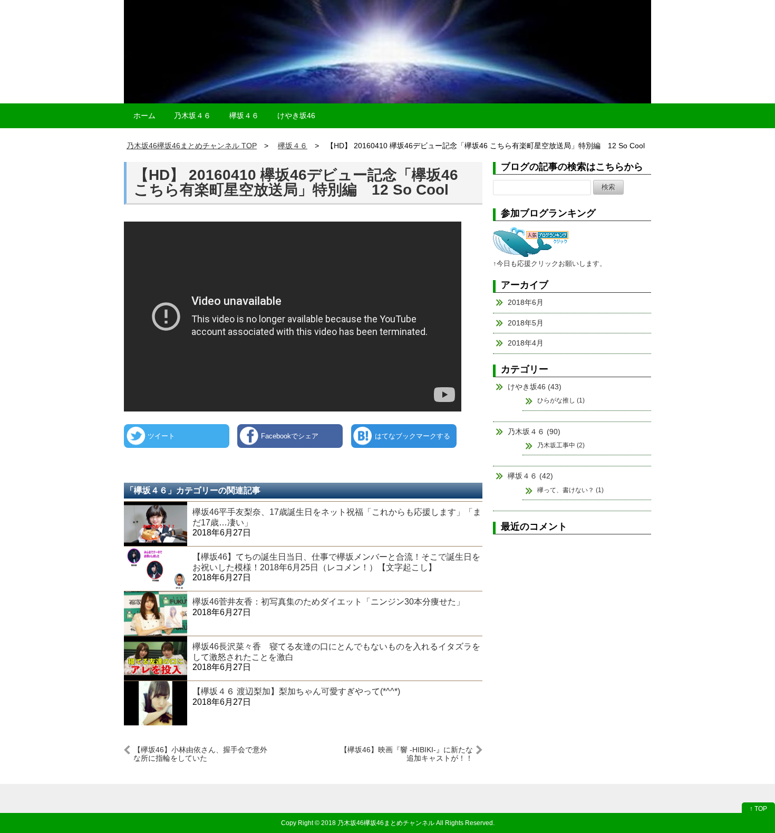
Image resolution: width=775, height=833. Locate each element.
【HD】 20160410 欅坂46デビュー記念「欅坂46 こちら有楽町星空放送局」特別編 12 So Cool (296, 182)
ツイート (161, 436)
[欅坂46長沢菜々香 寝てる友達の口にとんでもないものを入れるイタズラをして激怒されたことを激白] (155, 658)
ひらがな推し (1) (561, 400)
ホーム (144, 115)
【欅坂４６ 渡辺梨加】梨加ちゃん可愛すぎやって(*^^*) (296, 691)
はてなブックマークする (412, 436)
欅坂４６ (244, 115)
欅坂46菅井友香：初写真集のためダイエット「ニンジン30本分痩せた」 (328, 601)
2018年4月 (526, 343)
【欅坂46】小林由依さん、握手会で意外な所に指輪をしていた (200, 753)
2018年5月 (526, 323)
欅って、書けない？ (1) (570, 490)
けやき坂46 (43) (534, 386)
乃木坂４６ (192, 115)
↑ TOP (758, 808)
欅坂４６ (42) (530, 476)
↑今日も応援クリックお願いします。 (549, 263)
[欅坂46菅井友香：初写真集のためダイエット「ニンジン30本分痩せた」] (155, 613)
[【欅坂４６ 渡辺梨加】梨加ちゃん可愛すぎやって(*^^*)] (155, 702)
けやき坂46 (296, 115)
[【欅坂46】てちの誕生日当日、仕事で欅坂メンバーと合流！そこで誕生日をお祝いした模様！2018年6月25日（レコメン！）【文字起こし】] (155, 568)
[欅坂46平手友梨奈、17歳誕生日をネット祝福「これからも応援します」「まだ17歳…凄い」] (155, 523)
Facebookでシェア (289, 436)
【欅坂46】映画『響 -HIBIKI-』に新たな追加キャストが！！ (406, 753)
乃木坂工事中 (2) (561, 445)
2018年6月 (526, 302)
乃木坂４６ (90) (534, 431)
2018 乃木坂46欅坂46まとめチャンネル (377, 822)
